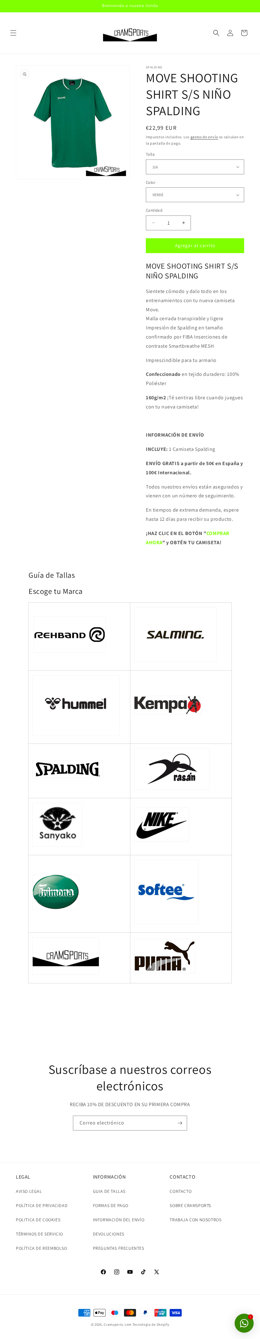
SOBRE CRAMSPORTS (190, 1205)
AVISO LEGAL (29, 1191)
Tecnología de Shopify (151, 1324)
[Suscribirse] (180, 1123)
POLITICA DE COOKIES (38, 1220)
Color (150, 182)
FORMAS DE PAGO (110, 1205)
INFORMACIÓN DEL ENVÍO (119, 1220)
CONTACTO (181, 1191)
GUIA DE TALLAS (109, 1191)
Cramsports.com (118, 1324)
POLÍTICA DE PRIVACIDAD (42, 1205)
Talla (150, 154)
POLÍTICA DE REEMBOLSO (41, 1248)
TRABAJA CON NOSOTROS (195, 1220)
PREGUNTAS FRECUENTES (118, 1248)
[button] (13, 33)
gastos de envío (204, 136)
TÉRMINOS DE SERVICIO (39, 1234)
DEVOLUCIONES (108, 1234)
